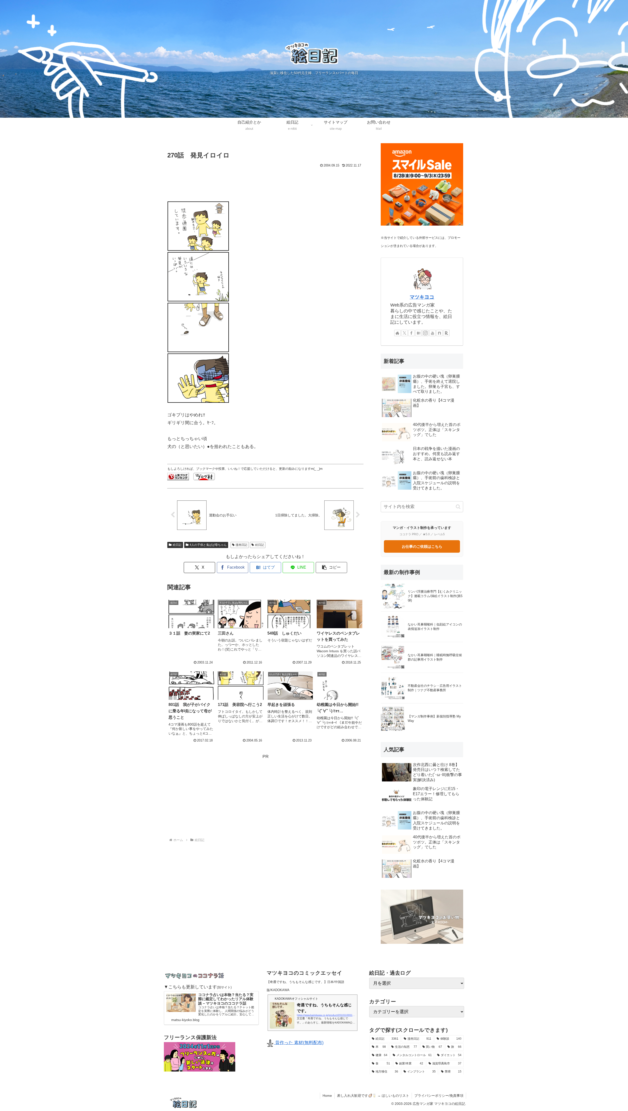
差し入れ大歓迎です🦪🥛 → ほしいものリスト (373, 1096)
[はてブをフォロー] (418, 333)
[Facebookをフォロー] (411, 333)
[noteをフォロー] (439, 333)
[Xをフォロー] (404, 333)
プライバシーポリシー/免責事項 (438, 1096)
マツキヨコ (422, 297)
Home (327, 1096)
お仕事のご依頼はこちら (422, 546)
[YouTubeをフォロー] (432, 333)
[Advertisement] (265, 182)
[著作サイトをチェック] (397, 333)
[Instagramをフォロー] (425, 333)
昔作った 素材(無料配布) (299, 1042)
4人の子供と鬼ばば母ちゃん (208, 545)
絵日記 (177, 545)
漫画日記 (241, 545)
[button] (331, 567)
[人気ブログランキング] (178, 476)
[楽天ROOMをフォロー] (446, 333)
